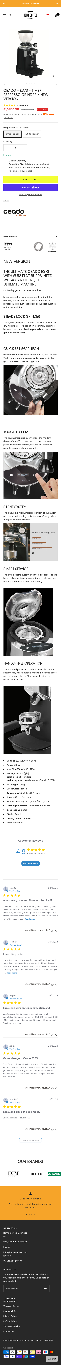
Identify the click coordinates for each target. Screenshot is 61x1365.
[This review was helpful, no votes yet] (52, 930)
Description (10, 236)
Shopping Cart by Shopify (41, 1340)
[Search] (10, 15)
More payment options (30, 194)
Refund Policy (10, 1321)
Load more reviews (30, 1140)
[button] (49, 15)
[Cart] (56, 15)
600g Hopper (12, 134)
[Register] (45, 1288)
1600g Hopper (32, 134)
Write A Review (30, 863)
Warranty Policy (11, 1306)
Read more (30, 919)
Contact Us (9, 1331)
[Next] (56, 84)
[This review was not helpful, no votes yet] (56, 930)
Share (6, 200)
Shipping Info (9, 1311)
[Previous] (4, 84)
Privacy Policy (10, 1316)
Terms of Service (11, 1326)
